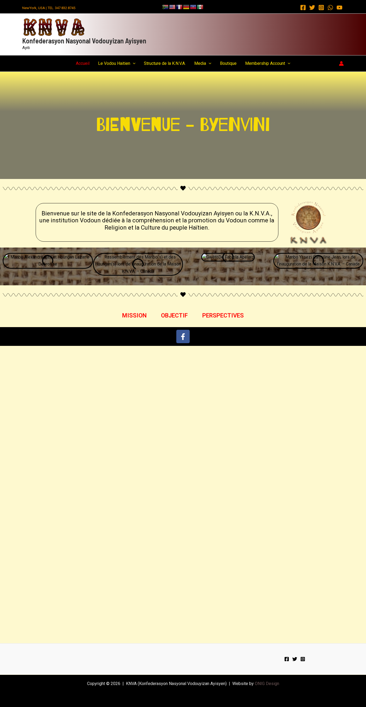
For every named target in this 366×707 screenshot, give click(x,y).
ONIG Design (267, 683)
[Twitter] (312, 7)
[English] (172, 6)
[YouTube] (339, 7)
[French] (179, 6)
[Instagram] (321, 7)
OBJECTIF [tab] (174, 315)
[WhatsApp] (330, 7)
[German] (186, 6)
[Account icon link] (341, 63)
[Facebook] (303, 7)
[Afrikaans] (165, 6)
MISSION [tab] (134, 315)
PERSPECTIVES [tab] (223, 315)
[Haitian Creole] (193, 6)
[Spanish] (200, 6)
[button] (133, 63)
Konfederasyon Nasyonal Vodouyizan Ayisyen (84, 40)
